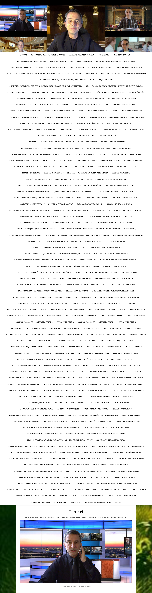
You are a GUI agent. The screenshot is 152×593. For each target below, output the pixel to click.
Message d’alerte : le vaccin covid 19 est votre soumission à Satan (95, 434)
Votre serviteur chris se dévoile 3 (59, 111)
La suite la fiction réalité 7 (95, 427)
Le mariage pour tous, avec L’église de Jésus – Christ (62, 80)
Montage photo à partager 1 (61, 123)
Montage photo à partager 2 (90, 123)
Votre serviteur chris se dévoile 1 (121, 105)
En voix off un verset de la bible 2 (124, 365)
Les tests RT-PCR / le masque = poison (34, 185)
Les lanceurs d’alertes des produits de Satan (124, 459)
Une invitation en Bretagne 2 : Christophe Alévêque (78, 185)
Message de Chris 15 (89, 341)
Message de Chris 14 (67, 341)
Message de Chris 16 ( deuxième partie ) (27, 347)
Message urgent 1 (56, 347)
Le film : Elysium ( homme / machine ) (25, 235)
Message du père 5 (117, 309)
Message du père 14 (24, 322)
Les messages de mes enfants (92, 496)
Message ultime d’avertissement (122, 303)
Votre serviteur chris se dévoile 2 (25, 111)
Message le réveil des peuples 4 (57, 365)
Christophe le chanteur (20, 67)
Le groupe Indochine (16, 92)
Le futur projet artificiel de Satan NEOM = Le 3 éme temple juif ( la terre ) (60, 440)
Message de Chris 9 (95, 334)
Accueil (23, 55)
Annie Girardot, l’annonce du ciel (31, 61)
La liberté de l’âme (137, 92)
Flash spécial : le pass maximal (33, 223)
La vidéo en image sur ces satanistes (71, 403)
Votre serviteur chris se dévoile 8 (90, 117)
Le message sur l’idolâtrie (75, 477)
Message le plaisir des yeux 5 (59, 359)
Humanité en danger (120, 427)
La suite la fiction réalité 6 (56, 421)
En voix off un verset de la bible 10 (127, 378)
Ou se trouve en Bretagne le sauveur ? (48, 55)
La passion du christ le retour (128, 67)
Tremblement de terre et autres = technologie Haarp (83, 452)
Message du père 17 (86, 322)
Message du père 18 (107, 322)
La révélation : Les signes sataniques (65, 98)
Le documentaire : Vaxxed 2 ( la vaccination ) (116, 229)
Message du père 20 (19, 328)
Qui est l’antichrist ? (122, 409)
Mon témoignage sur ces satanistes (55, 105)
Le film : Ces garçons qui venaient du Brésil (35, 229)
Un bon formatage (87, 129)
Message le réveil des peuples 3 (26, 365)
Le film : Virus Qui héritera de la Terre (76, 229)
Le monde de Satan (121, 403)
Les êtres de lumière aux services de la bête (27, 459)
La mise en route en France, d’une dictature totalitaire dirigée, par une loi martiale (80, 415)
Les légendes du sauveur (111, 129)
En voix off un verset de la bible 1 (90, 365)
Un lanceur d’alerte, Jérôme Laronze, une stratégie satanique (52, 254)
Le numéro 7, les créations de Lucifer (122, 471)
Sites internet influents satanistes (73, 465)
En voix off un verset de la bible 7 (24, 378)
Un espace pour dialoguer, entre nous (48, 502)
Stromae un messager (38, 92)
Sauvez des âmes (13, 490)
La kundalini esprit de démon (87, 459)
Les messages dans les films (52, 278)
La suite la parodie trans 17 (60, 204)
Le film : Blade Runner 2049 (24, 297)
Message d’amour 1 (22, 353)
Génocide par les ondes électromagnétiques (92, 421)
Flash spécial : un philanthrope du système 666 (111, 216)
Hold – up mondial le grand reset (74, 446)
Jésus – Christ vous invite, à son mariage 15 (33, 198)
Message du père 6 (137, 309)
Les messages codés (87, 136)
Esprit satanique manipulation (121, 285)
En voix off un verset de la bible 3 (24, 372)
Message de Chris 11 (137, 334)
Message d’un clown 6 (53, 173)
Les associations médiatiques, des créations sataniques (38, 471)
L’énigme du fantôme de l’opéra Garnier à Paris (35, 167)
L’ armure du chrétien (83, 483)
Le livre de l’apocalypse (85, 490)
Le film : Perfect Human (57, 303)
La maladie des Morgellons (128, 421)
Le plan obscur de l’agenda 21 (96, 409)
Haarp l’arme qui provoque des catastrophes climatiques (118, 446)
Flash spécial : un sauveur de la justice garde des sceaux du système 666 (77, 235)
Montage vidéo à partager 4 (20, 129)
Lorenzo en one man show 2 (119, 204)
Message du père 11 (95, 316)
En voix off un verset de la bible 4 (59, 372)
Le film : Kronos (97, 303)
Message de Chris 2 (92, 328)
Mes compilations (122, 55)
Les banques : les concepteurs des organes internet (31, 446)
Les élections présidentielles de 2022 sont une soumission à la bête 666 (45, 260)
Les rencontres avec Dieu (27, 496)
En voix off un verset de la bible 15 (23, 390)
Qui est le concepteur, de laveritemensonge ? (116, 61)
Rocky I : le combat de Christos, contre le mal (120, 154)
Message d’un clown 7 (121, 173)
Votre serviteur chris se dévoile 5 (127, 111)
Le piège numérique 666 (19, 160)
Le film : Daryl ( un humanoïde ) (30, 303)
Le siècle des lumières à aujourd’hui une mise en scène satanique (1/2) (52, 148)
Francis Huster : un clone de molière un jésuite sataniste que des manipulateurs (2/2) (65, 241)
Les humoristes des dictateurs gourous (110, 465)
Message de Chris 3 (112, 328)
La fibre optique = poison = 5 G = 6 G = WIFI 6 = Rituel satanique (51, 427)
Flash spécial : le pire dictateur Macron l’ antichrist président (58, 247)
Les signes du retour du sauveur (30, 98)
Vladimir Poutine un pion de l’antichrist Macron (106, 254)
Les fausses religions (99, 477)
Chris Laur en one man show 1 (90, 204)
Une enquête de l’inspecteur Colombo (77, 167)
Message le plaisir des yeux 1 (67, 353)
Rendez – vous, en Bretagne (113, 142)
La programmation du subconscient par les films (40, 291)
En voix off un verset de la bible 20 (70, 396)
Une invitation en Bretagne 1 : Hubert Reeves (118, 167)
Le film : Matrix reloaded (51, 297)
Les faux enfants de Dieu (124, 477)
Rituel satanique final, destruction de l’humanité (33, 452)
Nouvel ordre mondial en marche (24, 415)
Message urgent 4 (114, 347)
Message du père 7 (15, 316)
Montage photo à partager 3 (119, 123)
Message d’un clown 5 (30, 173)
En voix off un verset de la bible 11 (23, 384)
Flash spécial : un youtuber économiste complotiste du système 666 (42, 272)
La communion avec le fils (99, 67)
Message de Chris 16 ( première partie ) (118, 341)
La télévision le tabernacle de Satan (36, 409)
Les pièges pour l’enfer (60, 459)
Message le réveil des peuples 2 (121, 359)
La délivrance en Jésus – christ (113, 490)
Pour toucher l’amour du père (88, 105)
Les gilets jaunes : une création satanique (114, 278)
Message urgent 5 (134, 347)
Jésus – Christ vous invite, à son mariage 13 (74, 191)
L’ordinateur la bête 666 (132, 415)
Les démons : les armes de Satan (110, 440)
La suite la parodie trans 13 (68, 198)
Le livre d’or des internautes (98, 502)
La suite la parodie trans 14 (97, 198)
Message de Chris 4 (133, 328)
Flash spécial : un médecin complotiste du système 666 (108, 223)
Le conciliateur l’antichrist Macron (106, 247)
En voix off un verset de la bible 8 (58, 378)
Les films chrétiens (67, 496)
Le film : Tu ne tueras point (74, 216)
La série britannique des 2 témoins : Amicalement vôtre (35, 154)
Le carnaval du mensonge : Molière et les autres (109, 148)
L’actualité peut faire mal (114, 266)
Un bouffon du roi (107, 136)
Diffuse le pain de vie (95, 98)
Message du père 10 (74, 316)
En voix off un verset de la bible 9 (92, 378)
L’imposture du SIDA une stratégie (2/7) (34, 191)
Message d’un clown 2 (87, 160)
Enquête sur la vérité (60, 483)
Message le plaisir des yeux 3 (125, 353)
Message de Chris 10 (116, 334)
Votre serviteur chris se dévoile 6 (22, 117)
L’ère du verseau (67, 136)
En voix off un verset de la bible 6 (127, 372)
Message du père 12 (116, 316)
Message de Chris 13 (46, 341)
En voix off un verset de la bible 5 (93, 372)
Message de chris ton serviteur (122, 98)
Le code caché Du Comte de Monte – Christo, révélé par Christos (114, 86)
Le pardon (54, 490)
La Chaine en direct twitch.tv (82, 55)
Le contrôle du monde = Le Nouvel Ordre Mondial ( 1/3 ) (49, 179)
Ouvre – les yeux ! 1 (67, 129)
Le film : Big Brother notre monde (128, 235)
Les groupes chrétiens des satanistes (30, 483)
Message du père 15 (45, 322)
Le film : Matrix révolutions (78, 297)
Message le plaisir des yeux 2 (96, 353)
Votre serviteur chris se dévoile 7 (56, 117)
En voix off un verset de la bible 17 (93, 390)
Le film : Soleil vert (27, 278)
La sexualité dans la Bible (35, 490)
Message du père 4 (97, 309)
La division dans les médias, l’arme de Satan (84, 285)
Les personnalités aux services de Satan (84, 471)
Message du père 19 (127, 322)
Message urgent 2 (75, 347)
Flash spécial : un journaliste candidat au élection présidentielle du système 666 (62, 266)
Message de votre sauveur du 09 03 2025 (127, 117)
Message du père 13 (136, 316)
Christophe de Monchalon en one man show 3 (29, 210)
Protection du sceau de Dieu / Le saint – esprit (117, 483)
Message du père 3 (77, 309)
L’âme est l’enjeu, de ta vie (101, 80)
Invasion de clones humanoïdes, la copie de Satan (117, 297)
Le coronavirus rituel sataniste (26, 421)
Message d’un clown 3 (110, 160)
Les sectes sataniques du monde (37, 403)
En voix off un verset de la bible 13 (93, 384)
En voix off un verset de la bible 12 (58, 384)
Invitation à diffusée (45, 129)
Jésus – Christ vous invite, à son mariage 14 (116, 191)
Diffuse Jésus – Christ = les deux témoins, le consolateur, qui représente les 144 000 (43, 73)
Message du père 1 (38, 309)
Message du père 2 (58, 309)
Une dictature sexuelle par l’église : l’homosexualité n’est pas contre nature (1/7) (88, 92)
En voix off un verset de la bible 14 (128, 384)
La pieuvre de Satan (116, 241)
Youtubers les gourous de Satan (38, 465)
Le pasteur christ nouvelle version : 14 (102, 73)
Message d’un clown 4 (134, 160)
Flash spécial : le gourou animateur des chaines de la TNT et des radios (108, 272)
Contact (118, 502)
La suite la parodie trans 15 (125, 198)
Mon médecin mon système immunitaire (44, 434)
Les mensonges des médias (80, 278)
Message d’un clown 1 (64, 160)
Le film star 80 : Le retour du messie (80, 154)
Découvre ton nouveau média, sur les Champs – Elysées (59, 67)
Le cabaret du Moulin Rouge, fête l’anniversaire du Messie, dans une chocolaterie (45, 86)
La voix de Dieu (48, 496)
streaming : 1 (104, 55)
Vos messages (76, 502)
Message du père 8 (35, 316)
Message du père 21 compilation (46, 328)
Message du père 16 (65, 322)
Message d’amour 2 (42, 353)
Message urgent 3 (95, 347)
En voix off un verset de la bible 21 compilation (111, 396)
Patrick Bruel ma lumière (135, 73)
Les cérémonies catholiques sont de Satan (39, 216)
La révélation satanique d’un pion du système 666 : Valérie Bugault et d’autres (62, 142)
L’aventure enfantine (134, 129)
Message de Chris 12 (25, 341)
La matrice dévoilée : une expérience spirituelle (113, 291)
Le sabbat (67, 490)
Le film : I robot (79, 303)
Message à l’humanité (16, 309)
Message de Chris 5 (14, 334)
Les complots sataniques (68, 409)
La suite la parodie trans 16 (32, 204)
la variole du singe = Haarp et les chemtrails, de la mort (102, 179)
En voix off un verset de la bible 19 (35, 396)
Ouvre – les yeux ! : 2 (41, 160)
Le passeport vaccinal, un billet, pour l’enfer (87, 173)
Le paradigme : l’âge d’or (77, 291)
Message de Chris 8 (75, 334)
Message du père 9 (54, 316)
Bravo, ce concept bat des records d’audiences (71, 61)
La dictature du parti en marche (119, 185)
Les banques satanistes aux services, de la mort (38, 477)
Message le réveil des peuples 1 (89, 359)
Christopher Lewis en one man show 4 (71, 210)
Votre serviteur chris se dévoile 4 (93, 111)
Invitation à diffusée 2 (26, 105)
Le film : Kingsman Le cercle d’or (65, 223)
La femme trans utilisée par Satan (126, 452)
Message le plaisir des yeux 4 (30, 359)
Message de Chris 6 (34, 334)
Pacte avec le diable (100, 403)
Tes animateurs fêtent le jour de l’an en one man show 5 (117, 210)
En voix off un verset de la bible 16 (58, 390)
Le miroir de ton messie (46, 136)
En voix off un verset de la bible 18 (128, 390)
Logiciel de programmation (32, 123)
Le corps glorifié (138, 490)
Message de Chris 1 (72, 328)
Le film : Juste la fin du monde (122, 496)
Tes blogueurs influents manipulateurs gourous (39, 285)
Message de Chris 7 (55, 334)
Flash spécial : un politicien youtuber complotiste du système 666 (109, 260)
